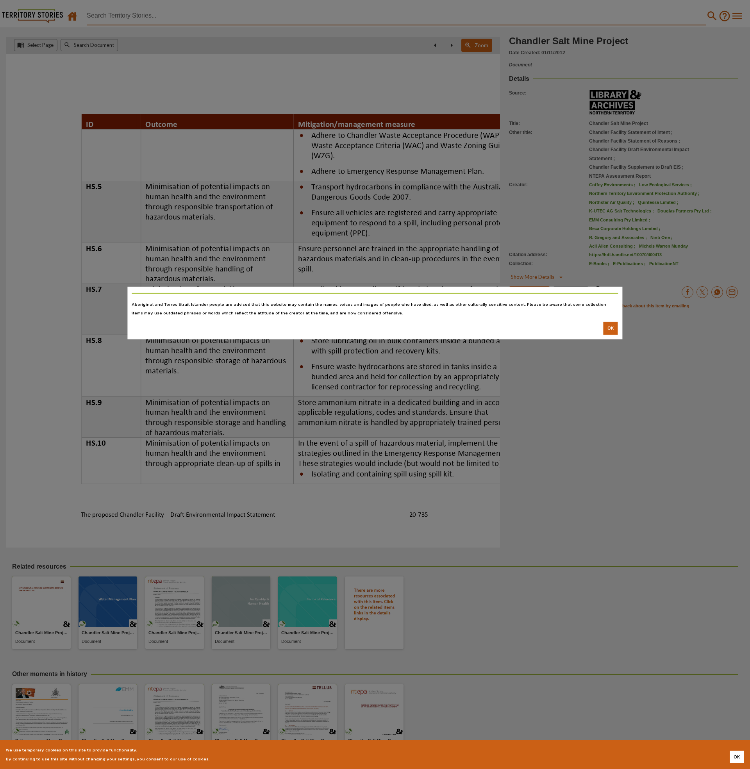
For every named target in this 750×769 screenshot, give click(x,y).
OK (610, 328)
